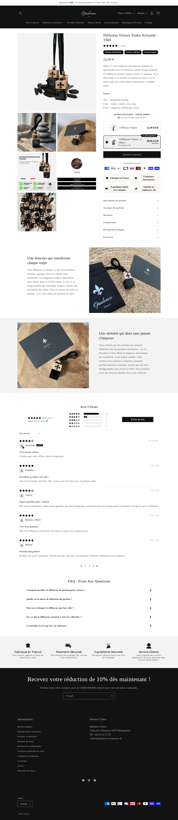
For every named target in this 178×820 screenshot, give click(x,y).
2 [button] (85, 565)
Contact (20, 766)
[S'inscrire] (111, 696)
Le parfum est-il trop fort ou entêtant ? (46, 626)
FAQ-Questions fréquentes (29, 731)
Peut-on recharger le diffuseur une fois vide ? (50, 608)
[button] (20, 13)
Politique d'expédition (27, 736)
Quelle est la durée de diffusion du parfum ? (49, 599)
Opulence (27, 814)
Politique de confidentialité (29, 746)
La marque (22, 761)
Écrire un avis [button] (138, 419)
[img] (26, 441)
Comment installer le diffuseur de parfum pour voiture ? (55, 590)
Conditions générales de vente (30, 751)
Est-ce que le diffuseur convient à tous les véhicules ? (54, 617)
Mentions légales (24, 726)
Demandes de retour (26, 771)
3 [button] (89, 565)
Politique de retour (25, 741)
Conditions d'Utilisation (28, 756)
